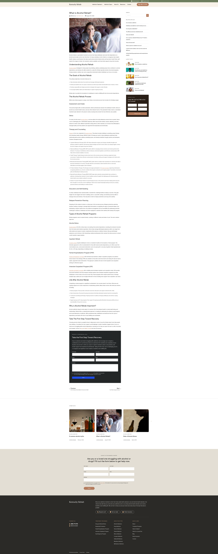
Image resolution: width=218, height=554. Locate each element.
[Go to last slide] (67, 421)
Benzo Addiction (117, 534)
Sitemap (87, 552)
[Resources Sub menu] (125, 4)
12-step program (105, 168)
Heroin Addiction (118, 529)
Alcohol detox (72, 227)
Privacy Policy (82, 552)
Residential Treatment (100, 526)
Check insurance (128, 512)
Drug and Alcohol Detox (100, 524)
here (82, 328)
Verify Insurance (136, 536)
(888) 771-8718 (143, 4)
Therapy (71, 133)
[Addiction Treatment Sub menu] (102, 4)
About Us (116, 4)
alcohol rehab (88, 133)
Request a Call (137, 113)
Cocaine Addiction (118, 536)
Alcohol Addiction (73, 434)
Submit (83, 377)
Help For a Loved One (137, 531)
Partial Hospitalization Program (102, 529)
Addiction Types (108, 4)
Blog (133, 534)
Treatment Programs (137, 526)
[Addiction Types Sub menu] (112, 4)
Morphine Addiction (118, 541)
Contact (129, 4)
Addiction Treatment (97, 4)
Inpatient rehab (73, 243)
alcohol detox (84, 119)
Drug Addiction (117, 526)
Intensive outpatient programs (76, 270)
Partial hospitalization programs (76, 256)
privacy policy (90, 373)
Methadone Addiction (119, 544)
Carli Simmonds (79, 16)
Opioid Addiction (117, 531)
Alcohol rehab (72, 68)
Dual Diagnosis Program (100, 534)
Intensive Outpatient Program (102, 531)
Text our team (115, 512)
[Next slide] (151, 421)
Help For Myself (136, 529)
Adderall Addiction (118, 539)
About (134, 524)
